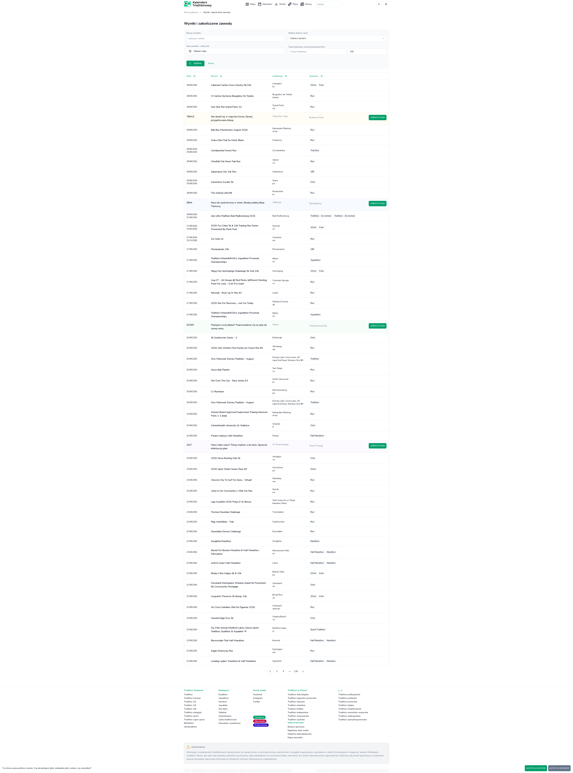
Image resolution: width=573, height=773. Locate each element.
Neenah (276, 227)
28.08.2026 (192, 85)
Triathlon (188, 694)
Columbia (276, 239)
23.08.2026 (192, 501)
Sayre (275, 182)
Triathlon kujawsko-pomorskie (302, 698)
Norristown (277, 469)
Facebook (257, 694)
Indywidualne (225, 716)
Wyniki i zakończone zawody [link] (216, 12)
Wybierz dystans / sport (298, 33)
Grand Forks (278, 107)
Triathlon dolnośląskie (298, 694)
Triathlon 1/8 (190, 708)
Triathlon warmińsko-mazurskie (353, 712)
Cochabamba (278, 150)
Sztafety (223, 712)
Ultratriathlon (190, 726)
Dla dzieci (223, 708)
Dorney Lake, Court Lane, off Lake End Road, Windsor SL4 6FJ (287, 359)
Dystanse (313, 76)
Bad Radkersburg (280, 215)
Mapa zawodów (295, 737)
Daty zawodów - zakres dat (197, 46)
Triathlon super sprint (194, 719)
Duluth (275, 491)
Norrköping (277, 271)
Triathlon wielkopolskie (349, 716)
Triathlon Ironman (192, 698)
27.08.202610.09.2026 (192, 227)
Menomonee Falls (280, 552)
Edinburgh (277, 337)
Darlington (277, 651)
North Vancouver (280, 381)
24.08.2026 (192, 479)
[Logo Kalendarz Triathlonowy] (198, 4)
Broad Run (277, 596)
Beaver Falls (278, 573)
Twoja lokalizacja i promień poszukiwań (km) (306, 47)
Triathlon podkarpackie (349, 694)
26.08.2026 (192, 337)
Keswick (276, 640)
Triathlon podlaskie (347, 698)
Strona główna (191, 12)
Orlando (276, 425)
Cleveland (277, 585)
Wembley (276, 480)
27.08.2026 (192, 249)
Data (189, 76)
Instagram (257, 698)
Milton (275, 260)
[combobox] (337, 38)
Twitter (256, 701)
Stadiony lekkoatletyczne (300, 734)
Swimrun (223, 701)
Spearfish (277, 661)
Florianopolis (278, 249)
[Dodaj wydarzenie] (379, 4)
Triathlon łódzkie (295, 708)
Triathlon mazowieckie (298, 716)
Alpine (275, 161)
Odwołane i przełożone (230, 723)
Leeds (275, 292)
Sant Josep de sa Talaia (283, 502)
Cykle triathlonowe (228, 719)
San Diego (277, 370)
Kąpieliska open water (298, 730)
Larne (275, 563)
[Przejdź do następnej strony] (302, 671)
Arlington (276, 458)
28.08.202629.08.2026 (192, 150)
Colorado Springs (280, 282)
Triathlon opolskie (296, 719)
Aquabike (223, 705)
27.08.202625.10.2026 (192, 239)
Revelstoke (277, 193)
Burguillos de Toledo (282, 96)
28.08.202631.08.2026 (192, 216)
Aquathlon (224, 698)
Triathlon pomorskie (347, 701)
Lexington (277, 85)
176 (296, 671)
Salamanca (277, 171)
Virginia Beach (279, 618)
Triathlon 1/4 (190, 705)
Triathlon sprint (191, 716)
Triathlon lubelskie (296, 705)
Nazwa (214, 76)
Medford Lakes (279, 629)
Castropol (277, 607)
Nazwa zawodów (193, 33)
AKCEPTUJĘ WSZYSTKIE (536, 768)
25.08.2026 (192, 413)
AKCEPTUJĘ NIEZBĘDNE (559, 768)
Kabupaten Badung (281, 130)
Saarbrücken (278, 521)
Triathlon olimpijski (193, 712)
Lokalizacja (277, 76)
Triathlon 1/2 (190, 701)
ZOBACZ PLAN (378, 117)
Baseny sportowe (296, 726)
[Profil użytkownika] (386, 4)
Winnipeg (277, 348)
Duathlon (223, 694)
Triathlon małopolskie (298, 712)
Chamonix (277, 140)
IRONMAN (189, 723)
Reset (211, 63)
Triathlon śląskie (346, 705)
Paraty (275, 435)
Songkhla (276, 541)
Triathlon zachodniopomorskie (352, 719)
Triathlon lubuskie (296, 701)
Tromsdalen (278, 512)
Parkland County (280, 303)
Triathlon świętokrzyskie (349, 708)
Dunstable (277, 531)
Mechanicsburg (279, 391)
